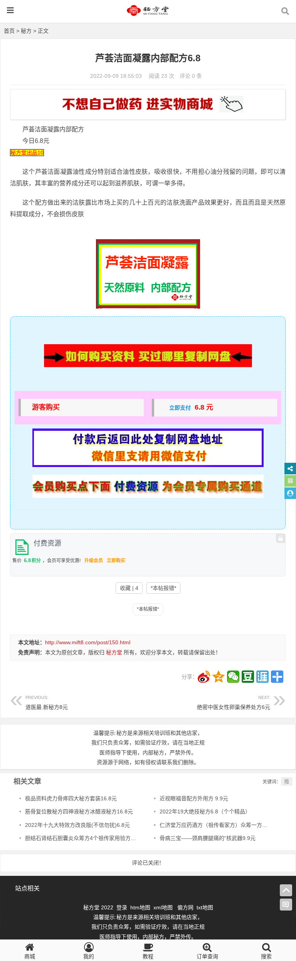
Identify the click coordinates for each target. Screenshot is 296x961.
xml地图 (163, 907)
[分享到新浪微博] (204, 676)
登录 (122, 907)
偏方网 (185, 907)
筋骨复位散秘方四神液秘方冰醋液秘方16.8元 (79, 811)
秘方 (26, 31)
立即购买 (116, 560)
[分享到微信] (233, 676)
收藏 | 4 (129, 588)
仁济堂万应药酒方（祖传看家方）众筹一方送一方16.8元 (227, 825)
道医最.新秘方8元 (46, 702)
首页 (9, 31)
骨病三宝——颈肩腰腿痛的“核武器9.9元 (208, 838)
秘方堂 (114, 652)
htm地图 (140, 907)
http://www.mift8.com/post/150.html (87, 642)
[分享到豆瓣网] (248, 676)
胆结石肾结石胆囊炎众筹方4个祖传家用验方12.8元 (86, 838)
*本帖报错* (163, 588)
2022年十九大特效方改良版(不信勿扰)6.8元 (77, 825)
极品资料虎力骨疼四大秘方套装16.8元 (71, 798)
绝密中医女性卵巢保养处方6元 (233, 702)
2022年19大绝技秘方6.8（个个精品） (205, 811)
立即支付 (180, 408)
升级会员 (93, 560)
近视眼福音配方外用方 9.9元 (194, 798)
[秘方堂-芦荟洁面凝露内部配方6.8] (148, 14)
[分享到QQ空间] (218, 676)
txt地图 (205, 907)
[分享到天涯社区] (262, 676)
